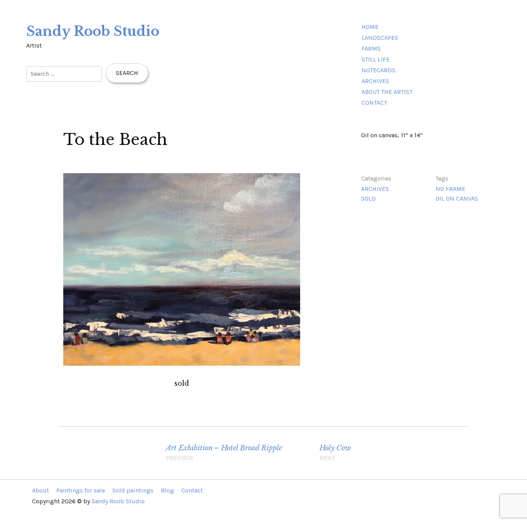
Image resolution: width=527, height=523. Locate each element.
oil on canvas (457, 198)
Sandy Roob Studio (92, 31)
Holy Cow (335, 453)
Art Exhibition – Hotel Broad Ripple (224, 453)
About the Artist (386, 91)
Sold (368, 198)
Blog (167, 490)
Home (369, 27)
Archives (375, 81)
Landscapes (379, 37)
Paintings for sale (80, 490)
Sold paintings (133, 490)
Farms (371, 48)
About (40, 490)
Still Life (375, 59)
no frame (450, 189)
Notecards (378, 70)
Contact (374, 102)
